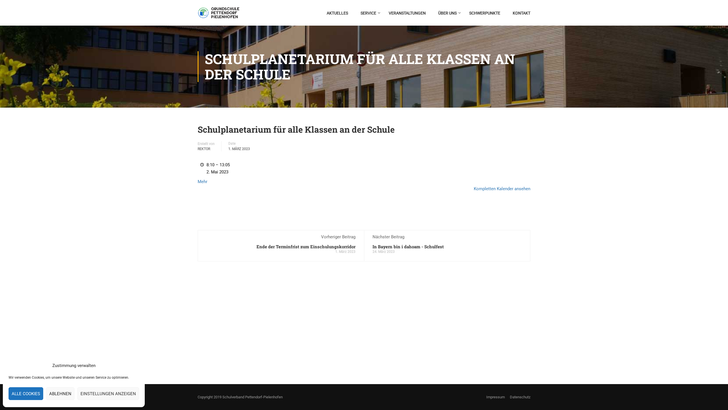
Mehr (202, 181)
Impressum (495, 397)
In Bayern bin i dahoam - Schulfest (408, 246)
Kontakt (521, 13)
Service (368, 13)
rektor (204, 149)
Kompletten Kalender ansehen (502, 188)
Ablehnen (60, 393)
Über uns (447, 13)
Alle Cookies (26, 393)
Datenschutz (520, 397)
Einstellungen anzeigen (108, 393)
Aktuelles (337, 13)
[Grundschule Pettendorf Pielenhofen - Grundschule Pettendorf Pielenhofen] (219, 15)
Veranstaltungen (407, 13)
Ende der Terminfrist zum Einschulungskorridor (306, 246)
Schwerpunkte (484, 13)
